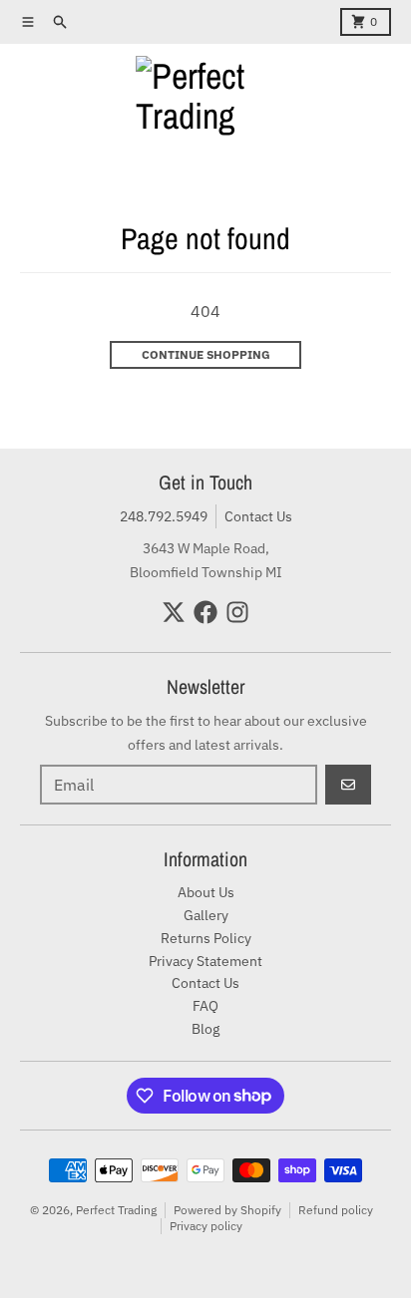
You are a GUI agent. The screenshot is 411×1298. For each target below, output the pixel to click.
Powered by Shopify (227, 1209)
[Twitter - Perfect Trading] (174, 612)
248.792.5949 (163, 516)
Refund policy (335, 1209)
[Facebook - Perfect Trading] (205, 612)
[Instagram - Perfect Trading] (237, 612)
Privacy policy (206, 1225)
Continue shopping (206, 354)
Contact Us (258, 516)
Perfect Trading (116, 1209)
